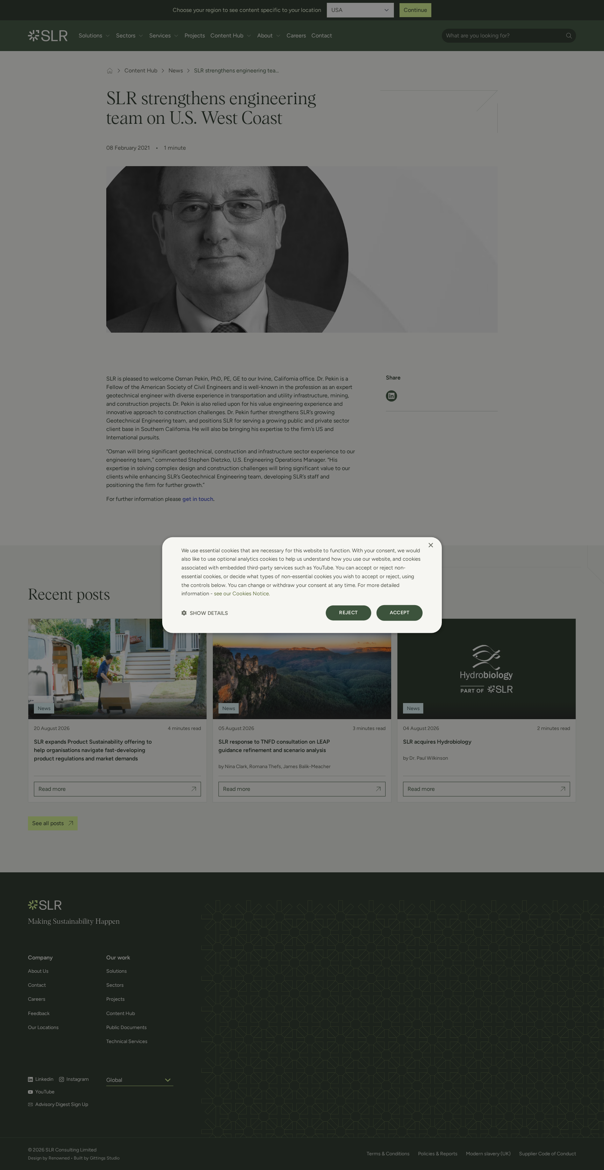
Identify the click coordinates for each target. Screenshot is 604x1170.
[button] (204, 613)
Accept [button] (399, 613)
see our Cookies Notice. (242, 593)
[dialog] (302, 585)
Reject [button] (348, 613)
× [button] (430, 545)
